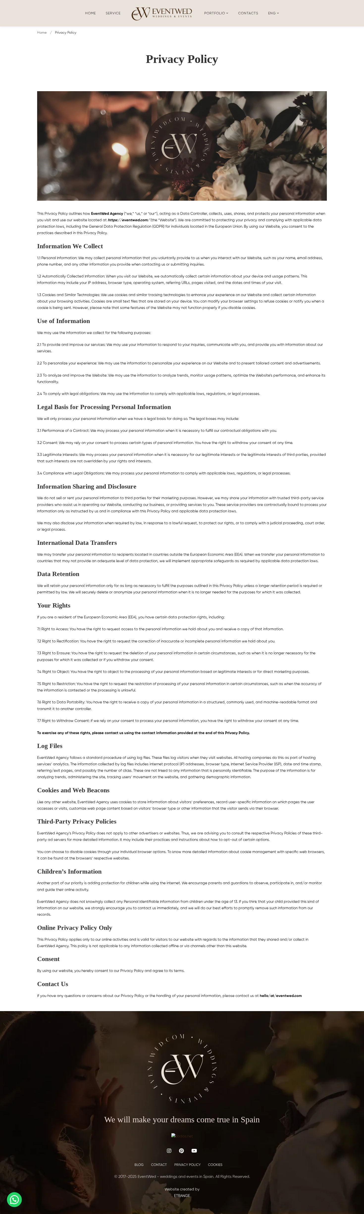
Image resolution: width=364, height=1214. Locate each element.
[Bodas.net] (182, 1136)
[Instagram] (169, 1151)
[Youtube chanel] (194, 1151)
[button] (14, 1199)
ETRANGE (182, 1196)
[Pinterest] (181, 1151)
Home (42, 32)
